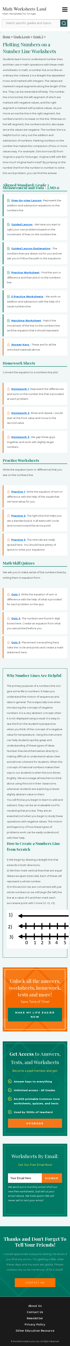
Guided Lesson (21, 224)
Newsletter (35, 1318)
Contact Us (35, 1312)
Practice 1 (18, 491)
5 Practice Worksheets (27, 296)
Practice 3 (18, 539)
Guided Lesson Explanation (30, 248)
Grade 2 (38, 36)
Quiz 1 (15, 594)
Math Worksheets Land (24, 9)
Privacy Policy (35, 1324)
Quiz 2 (15, 618)
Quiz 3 (15, 642)
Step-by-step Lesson (26, 200)
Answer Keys (20, 344)
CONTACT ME (35, 1282)
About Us (35, 1306)
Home (6, 36)
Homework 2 (20, 412)
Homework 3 (20, 437)
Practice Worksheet (25, 272)
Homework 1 (20, 388)
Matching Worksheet (26, 320)
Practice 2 (18, 515)
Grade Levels (22, 36)
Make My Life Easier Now (35, 1014)
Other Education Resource (35, 1330)
